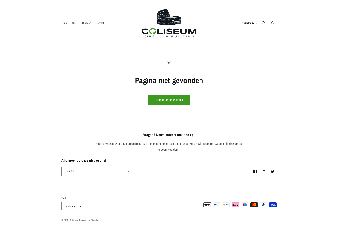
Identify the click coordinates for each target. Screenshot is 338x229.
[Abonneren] (127, 171)
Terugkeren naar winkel (169, 100)
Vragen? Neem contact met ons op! (169, 134)
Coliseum (74, 220)
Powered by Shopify (88, 220)
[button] (263, 23)
